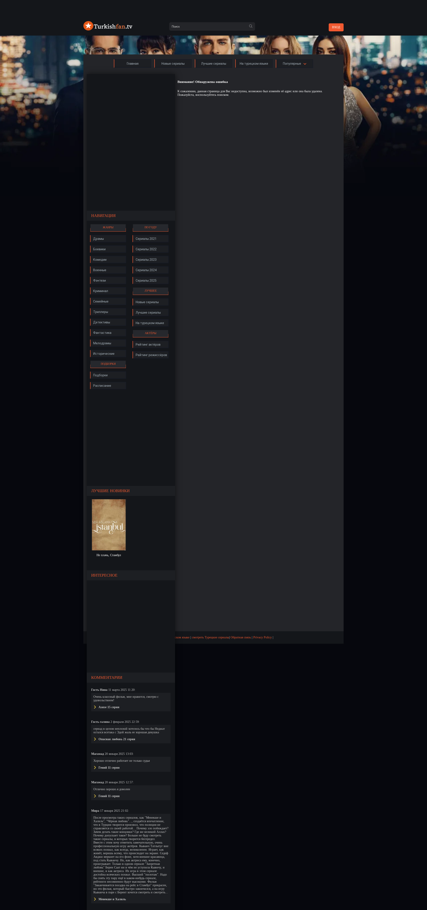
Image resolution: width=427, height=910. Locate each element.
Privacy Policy (262, 637)
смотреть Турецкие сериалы (210, 637)
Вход (336, 27)
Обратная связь (241, 637)
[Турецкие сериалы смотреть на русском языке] (107, 29)
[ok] (250, 26)
